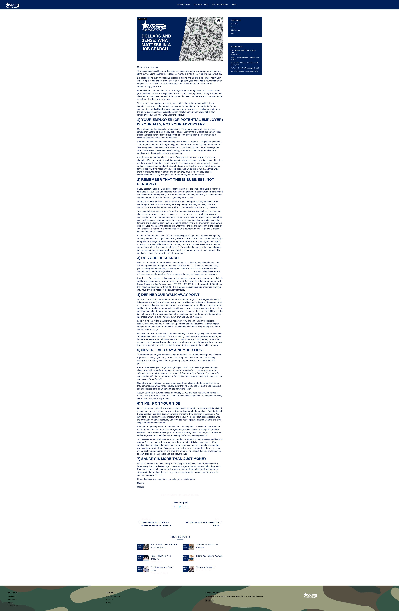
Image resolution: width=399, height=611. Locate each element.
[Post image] (143, 547)
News (232, 33)
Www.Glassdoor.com (183, 271)
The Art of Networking (206, 567)
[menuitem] (184, 4)
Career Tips (142, 19)
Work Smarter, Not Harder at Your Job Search (164, 546)
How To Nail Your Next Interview (161, 557)
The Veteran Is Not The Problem (207, 546)
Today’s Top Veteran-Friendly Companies (243, 57)
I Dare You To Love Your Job (209, 556)
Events (233, 27)
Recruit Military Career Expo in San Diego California (243, 51)
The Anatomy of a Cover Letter (162, 568)
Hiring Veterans (235, 30)
